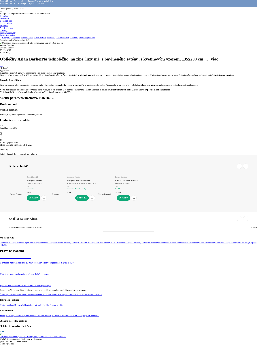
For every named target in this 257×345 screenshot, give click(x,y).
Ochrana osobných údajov (30, 336)
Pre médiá (70, 315)
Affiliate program (82, 315)
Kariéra (55, 315)
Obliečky (27, 40)
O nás (16, 315)
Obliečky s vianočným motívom (154, 243)
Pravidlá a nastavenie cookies (53, 336)
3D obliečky (136, 243)
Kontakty (10, 315)
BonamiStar (94, 315)
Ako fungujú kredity (54, 305)
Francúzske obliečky (62, 243)
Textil (12, 40)
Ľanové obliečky (222, 243)
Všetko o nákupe (7, 305)
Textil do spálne (19, 40)
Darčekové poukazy (43, 315)
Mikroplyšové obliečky (239, 243)
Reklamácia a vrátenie (31, 305)
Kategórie (8, 40)
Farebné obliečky (46, 243)
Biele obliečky (124, 243)
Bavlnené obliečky (176, 243)
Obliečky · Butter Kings (18, 243)
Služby (3, 315)
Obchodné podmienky (9, 336)
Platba (43, 305)
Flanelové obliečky (207, 243)
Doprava (18, 305)
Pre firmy (62, 315)
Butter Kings (33, 243)
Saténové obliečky (191, 243)
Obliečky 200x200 (95, 243)
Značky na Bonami (27, 315)
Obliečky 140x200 (79, 243)
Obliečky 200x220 (110, 243)
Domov (2, 40)
